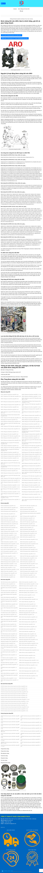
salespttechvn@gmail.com (10, 823)
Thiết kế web (24, 871)
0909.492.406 (8, 871)
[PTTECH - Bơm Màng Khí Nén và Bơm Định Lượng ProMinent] (21, 3)
